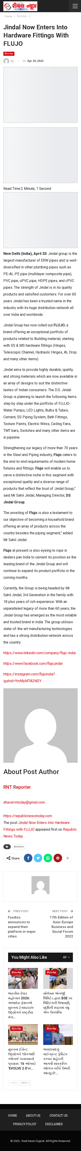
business (19, 846)
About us (33, 1115)
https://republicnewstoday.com (27, 816)
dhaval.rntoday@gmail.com (24, 802)
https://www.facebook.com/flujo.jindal (33, 663)
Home (12, 1115)
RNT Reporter (17, 787)
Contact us (59, 1115)
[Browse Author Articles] (40, 885)
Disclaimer (54, 1124)
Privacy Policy (24, 1124)
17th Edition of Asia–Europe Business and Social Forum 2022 (61, 926)
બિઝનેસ (9, 53)
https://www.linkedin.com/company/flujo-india (39, 653)
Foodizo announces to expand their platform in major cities (22, 926)
